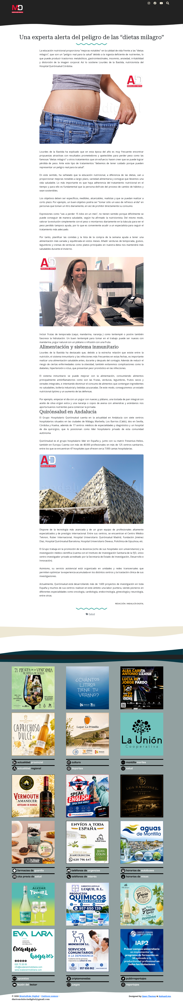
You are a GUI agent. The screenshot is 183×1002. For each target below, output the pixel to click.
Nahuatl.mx (165, 996)
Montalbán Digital (29, 996)
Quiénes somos (49, 996)
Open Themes (149, 996)
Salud (92, 614)
